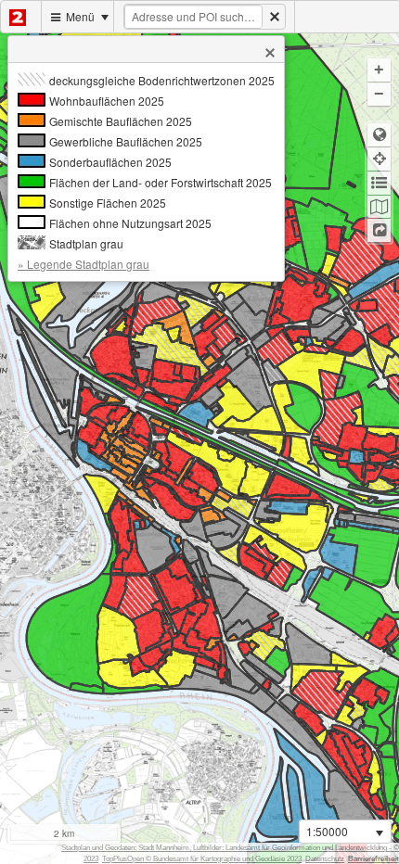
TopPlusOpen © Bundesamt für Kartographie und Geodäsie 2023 (202, 859)
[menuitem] (21, 16)
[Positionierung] (379, 159)
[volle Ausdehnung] (379, 134)
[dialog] (146, 172)
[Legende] (379, 183)
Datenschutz (324, 859)
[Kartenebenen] (379, 207)
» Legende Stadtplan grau (83, 264)
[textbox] (193, 17)
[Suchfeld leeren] (274, 16)
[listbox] (345, 832)
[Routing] (379, 230)
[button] (270, 53)
